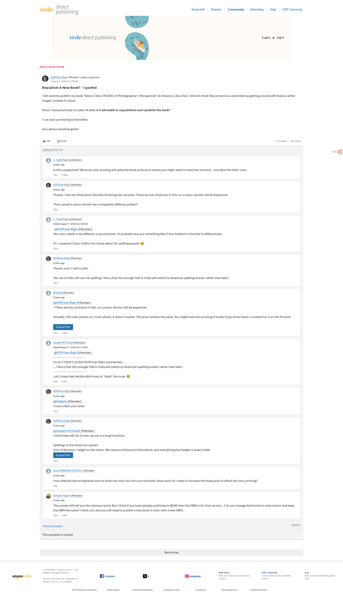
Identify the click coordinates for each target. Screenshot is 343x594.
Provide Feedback (258, 589)
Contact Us (201, 589)
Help (273, 9)
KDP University (292, 9)
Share (64, 140)
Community (236, 9)
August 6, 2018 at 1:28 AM (64, 81)
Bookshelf (198, 9)
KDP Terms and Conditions (84, 589)
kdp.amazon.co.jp (230, 589)
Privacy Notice (113, 589)
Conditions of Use (171, 589)
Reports (216, 9)
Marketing (257, 9)
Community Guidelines (142, 589)
